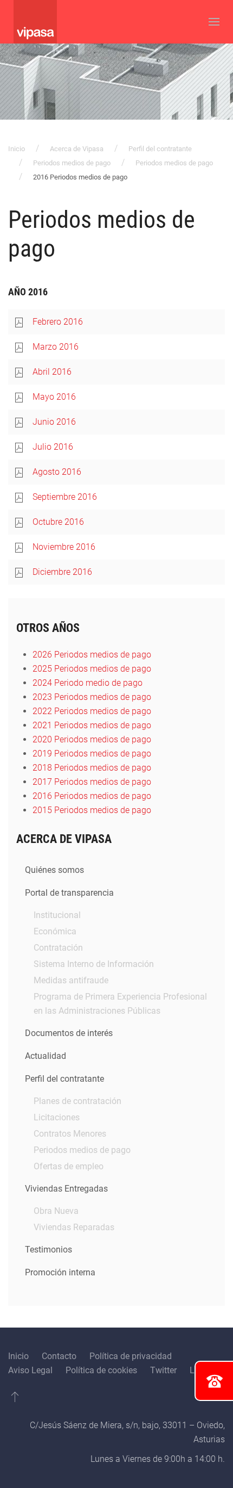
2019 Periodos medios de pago (92, 753)
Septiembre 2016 (65, 497)
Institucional (57, 915)
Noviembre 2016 (64, 547)
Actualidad (45, 1056)
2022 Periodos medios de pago (92, 711)
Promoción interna (60, 1272)
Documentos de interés (69, 1033)
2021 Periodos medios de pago (92, 725)
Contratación (58, 948)
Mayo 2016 (54, 397)
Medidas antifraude (71, 980)
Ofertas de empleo (68, 1166)
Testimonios (48, 1249)
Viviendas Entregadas (66, 1188)
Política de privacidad (130, 1356)
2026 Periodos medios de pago (92, 654)
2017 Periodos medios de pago (92, 782)
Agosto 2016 (57, 472)
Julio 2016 (53, 447)
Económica (55, 931)
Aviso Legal (30, 1370)
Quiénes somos (54, 870)
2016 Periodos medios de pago (92, 796)
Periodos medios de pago (72, 163)
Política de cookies (101, 1370)
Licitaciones (57, 1117)
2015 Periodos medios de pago (92, 810)
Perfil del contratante (160, 149)
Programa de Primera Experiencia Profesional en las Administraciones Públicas (120, 1003)
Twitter (163, 1370)
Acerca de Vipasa (76, 149)
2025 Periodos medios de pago (92, 669)
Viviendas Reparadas (74, 1227)
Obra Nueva (56, 1211)
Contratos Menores (70, 1134)
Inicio (16, 149)
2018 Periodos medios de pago (92, 767)
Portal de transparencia (69, 893)
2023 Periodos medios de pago (92, 697)
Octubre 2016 (58, 522)
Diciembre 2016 (62, 572)
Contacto (59, 1356)
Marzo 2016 (56, 347)
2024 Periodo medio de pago (88, 683)
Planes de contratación (77, 1101)
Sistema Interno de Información (94, 964)
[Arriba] (15, 1396)
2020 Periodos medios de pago (92, 739)
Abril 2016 (52, 372)
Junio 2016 (54, 422)
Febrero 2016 (58, 322)
